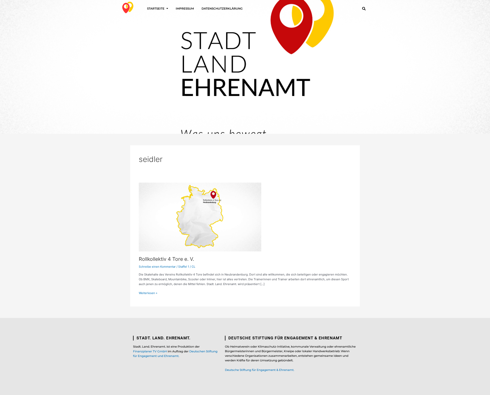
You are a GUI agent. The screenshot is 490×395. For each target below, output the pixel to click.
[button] (364, 8)
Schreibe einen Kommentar (157, 266)
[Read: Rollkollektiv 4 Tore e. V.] (200, 217)
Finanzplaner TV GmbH (150, 351)
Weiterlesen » (148, 293)
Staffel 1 (183, 266)
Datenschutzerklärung (222, 8)
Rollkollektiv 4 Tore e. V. (166, 259)
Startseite (155, 8)
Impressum (185, 8)
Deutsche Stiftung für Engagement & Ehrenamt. (259, 370)
